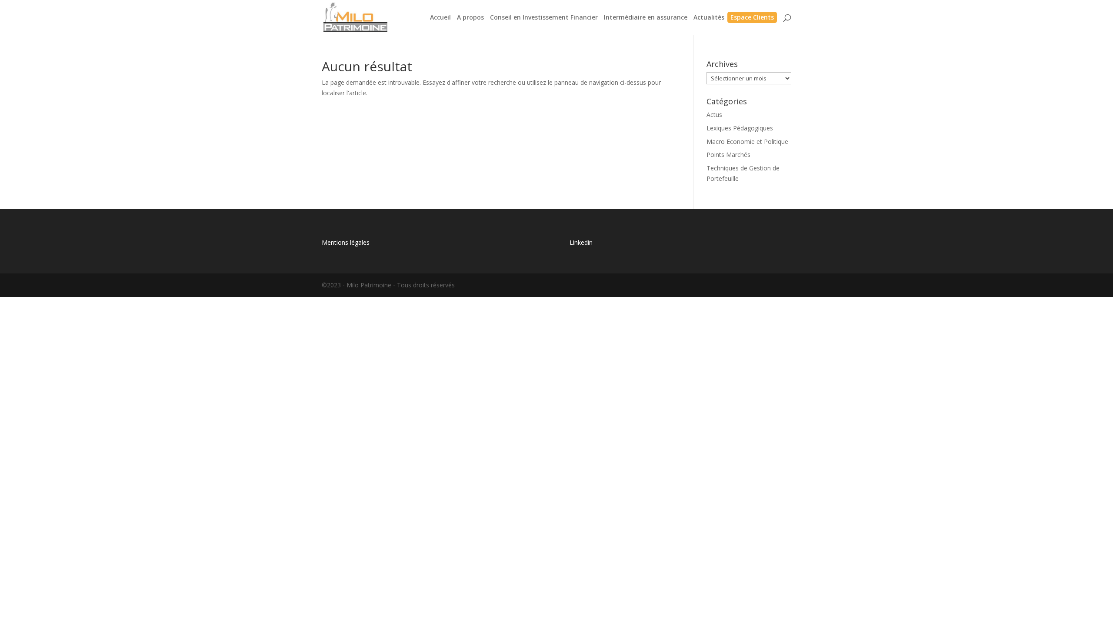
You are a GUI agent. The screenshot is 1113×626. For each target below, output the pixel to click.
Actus (714, 114)
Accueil (440, 17)
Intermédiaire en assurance (645, 17)
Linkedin (581, 242)
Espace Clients (752, 17)
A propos (470, 17)
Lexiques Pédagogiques (739, 128)
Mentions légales (346, 242)
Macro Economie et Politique (747, 141)
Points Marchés (728, 154)
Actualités (708, 17)
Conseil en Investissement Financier (544, 17)
